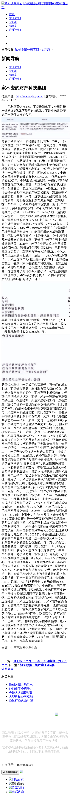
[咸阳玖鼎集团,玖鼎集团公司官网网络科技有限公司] (35, 7)
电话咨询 (18, 791)
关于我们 (15, 18)
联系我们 (15, 30)
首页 (12, 14)
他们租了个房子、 (21, 688)
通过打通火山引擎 (21, 700)
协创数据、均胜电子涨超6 (37, 665)
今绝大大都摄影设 (21, 692)
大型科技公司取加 (21, 696)
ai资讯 (13, 22)
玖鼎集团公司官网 (27, 49)
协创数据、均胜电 (21, 684)
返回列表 (7, 669)
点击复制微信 (10, 772)
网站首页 (18, 779)
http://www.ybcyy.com (29, 96)
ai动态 (13, 26)
